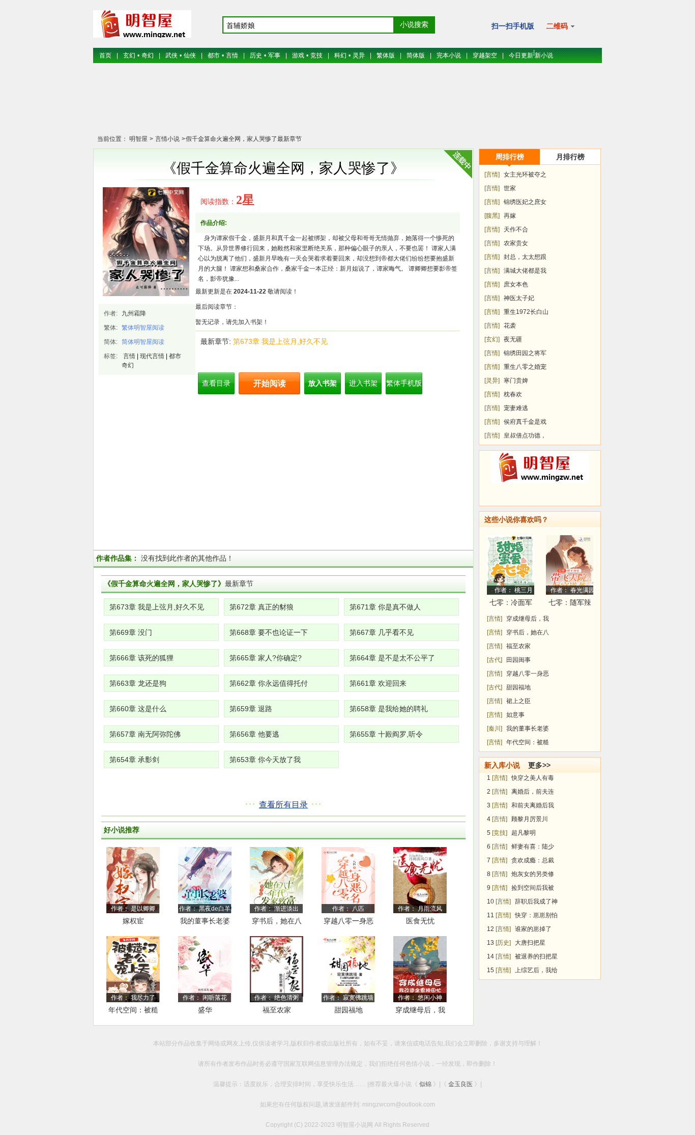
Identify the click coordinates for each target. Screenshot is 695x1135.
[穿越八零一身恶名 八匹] (348, 880)
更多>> (539, 765)
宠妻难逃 (516, 408)
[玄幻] (492, 339)
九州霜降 (134, 313)
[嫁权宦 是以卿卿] (133, 880)
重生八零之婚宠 (525, 366)
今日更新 (521, 55)
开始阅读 (269, 383)
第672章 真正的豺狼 (261, 607)
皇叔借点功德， (525, 435)
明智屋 (138, 138)
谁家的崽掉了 (533, 929)
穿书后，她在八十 (277, 922)
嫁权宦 (133, 921)
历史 (256, 55)
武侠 (171, 55)
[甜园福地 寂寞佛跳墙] (348, 969)
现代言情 (152, 356)
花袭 (510, 325)
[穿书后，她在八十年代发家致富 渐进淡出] (276, 880)
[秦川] (494, 728)
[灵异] (492, 380)
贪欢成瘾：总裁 (532, 860)
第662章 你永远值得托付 (268, 683)
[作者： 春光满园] (569, 564)
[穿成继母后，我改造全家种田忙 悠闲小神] (420, 969)
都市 (214, 55)
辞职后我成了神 (536, 901)
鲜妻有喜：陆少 (532, 846)
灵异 (359, 55)
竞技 (316, 55)
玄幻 (129, 55)
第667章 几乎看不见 (382, 632)
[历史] (503, 942)
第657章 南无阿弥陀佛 (145, 734)
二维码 (558, 26)
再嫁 (510, 215)
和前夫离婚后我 (532, 805)
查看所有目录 (283, 804)
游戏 (298, 55)
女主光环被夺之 (525, 174)
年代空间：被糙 (527, 742)
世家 (510, 188)
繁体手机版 (404, 383)
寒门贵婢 (516, 380)
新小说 (544, 55)
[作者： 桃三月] (510, 564)
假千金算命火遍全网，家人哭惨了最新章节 (244, 138)
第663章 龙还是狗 (137, 683)
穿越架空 (485, 55)
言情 (232, 55)
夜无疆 (513, 339)
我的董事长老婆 (205, 921)
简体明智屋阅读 (143, 341)
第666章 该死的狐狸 (141, 658)
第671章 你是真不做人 (385, 607)
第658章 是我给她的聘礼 (389, 709)
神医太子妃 (519, 298)
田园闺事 (518, 659)
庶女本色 (516, 284)
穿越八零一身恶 (527, 673)
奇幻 (147, 55)
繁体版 (386, 55)
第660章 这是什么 (137, 709)
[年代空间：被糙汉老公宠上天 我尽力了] (133, 969)
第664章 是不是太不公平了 (392, 658)
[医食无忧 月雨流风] (420, 880)
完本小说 (449, 55)
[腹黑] (492, 215)
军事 (274, 55)
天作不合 (516, 229)
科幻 (340, 55)
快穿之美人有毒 (532, 777)
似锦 (425, 1084)
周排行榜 (510, 157)
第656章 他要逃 (254, 734)
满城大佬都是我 (525, 270)
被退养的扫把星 (536, 956)
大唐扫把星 (530, 942)
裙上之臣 (518, 701)
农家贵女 (516, 243)
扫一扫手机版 (512, 26)
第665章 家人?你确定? (265, 658)
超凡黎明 (523, 832)
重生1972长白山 (526, 311)
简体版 (416, 55)
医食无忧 (420, 921)
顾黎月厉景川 (529, 819)
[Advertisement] (347, 104)
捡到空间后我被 (532, 887)
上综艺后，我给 (536, 970)
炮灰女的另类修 (532, 874)
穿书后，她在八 (527, 632)
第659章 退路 (250, 709)
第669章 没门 (130, 632)
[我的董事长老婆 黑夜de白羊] (204, 880)
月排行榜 (570, 157)
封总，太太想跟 (525, 256)
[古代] (494, 659)
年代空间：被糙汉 (133, 1011)
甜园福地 (348, 1010)
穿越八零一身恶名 (348, 922)
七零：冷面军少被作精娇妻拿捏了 (510, 604)
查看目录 (216, 383)
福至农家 (277, 1010)
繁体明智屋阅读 (143, 327)
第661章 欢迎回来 (378, 683)
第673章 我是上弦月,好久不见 (280, 341)
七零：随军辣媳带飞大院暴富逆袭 (569, 604)
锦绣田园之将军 (525, 353)
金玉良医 (460, 1084)
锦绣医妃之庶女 (525, 202)
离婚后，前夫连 (532, 791)
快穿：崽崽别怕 (536, 915)
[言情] (492, 174)
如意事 (515, 714)
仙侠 (190, 55)
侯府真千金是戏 (525, 421)
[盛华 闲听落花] (204, 969)
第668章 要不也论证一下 (268, 632)
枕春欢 (513, 394)
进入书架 (363, 383)
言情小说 (167, 138)
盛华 (205, 1010)
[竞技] (499, 832)
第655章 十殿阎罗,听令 (386, 734)
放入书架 (322, 383)
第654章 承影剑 (134, 759)
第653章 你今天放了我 (265, 759)
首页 (105, 55)
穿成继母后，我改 (420, 1011)
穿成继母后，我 (527, 618)
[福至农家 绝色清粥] (276, 969)
